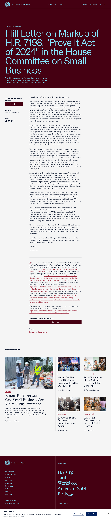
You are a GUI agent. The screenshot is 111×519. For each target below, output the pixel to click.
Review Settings (78, 513)
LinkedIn (8, 489)
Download (13, 104)
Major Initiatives (10, 474)
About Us (8, 480)
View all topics (63, 503)
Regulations (33, 332)
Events (56, 4)
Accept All (91, 513)
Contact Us (9, 486)
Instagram (8, 495)
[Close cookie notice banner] (108, 514)
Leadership (9, 483)
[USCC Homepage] (17, 462)
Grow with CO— (10, 500)
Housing (8, 391)
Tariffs (64, 477)
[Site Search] (101, 4)
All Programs (9, 472)
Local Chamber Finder (13, 503)
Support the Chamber (90, 4)
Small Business (16, 26)
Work (61, 4)
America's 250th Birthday (73, 491)
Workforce (67, 483)
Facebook (8, 492)
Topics (49, 4)
